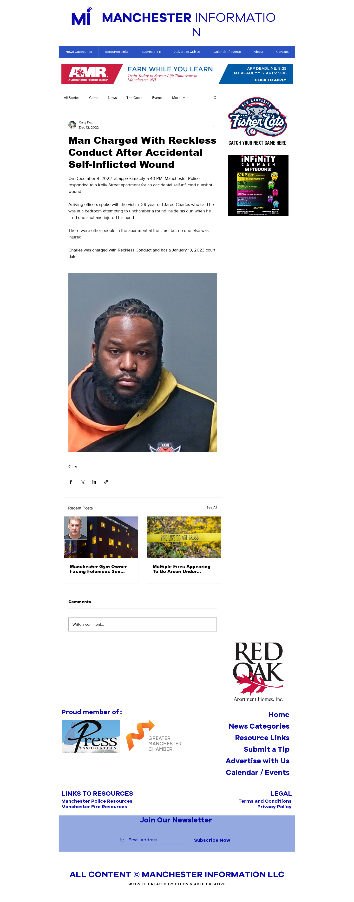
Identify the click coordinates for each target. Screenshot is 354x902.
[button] (215, 97)
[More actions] (214, 125)
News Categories (259, 726)
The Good (134, 97)
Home (279, 714)
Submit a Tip (266, 749)
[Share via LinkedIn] (94, 482)
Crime (93, 97)
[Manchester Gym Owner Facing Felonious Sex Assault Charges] (101, 537)
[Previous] (65, 74)
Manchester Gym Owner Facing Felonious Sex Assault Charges (98, 569)
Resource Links (262, 737)
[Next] (289, 74)
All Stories (71, 97)
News (112, 97)
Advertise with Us (257, 760)
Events (157, 97)
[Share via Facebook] (70, 482)
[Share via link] (106, 482)
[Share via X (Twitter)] (82, 482)
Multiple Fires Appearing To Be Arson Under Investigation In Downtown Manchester (181, 569)
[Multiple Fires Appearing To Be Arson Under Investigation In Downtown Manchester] (184, 537)
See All (212, 507)
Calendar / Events (257, 772)
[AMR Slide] (177, 77)
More (176, 97)
